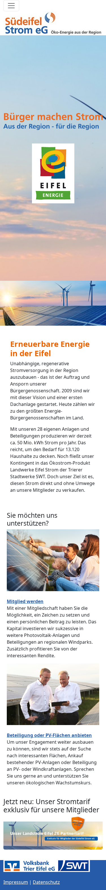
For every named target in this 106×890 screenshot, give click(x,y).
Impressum (15, 882)
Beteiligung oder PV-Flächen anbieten (49, 735)
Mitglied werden (25, 601)
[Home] (53, 23)
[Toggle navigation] (11, 5)
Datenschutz (46, 882)
